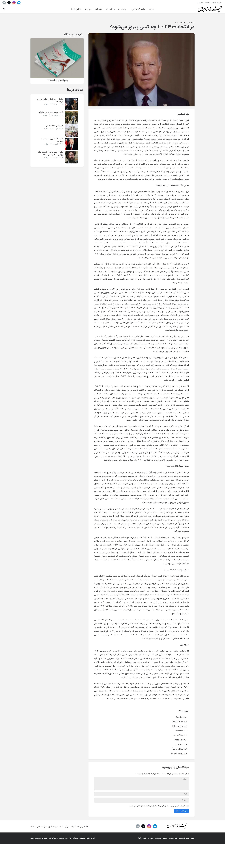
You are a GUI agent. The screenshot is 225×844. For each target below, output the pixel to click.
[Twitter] (9, 2)
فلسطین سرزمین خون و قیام (51, 112)
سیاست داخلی (41, 827)
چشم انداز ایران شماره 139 (57, 80)
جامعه (61, 827)
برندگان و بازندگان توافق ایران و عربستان (50, 100)
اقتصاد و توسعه (82, 827)
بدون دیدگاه (179, 22)
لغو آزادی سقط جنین (54, 125)
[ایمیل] (4, 2)
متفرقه (32, 827)
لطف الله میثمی (183, 838)
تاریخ (67, 827)
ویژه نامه (158, 838)
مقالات (165, 838)
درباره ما (150, 838)
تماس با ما (142, 838)
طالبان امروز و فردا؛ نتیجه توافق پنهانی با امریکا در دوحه (50, 153)
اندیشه (73, 827)
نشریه (193, 838)
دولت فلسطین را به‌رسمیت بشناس (52, 140)
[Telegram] (19, 2)
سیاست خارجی (53, 827)
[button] (3, 9)
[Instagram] (14, 2)
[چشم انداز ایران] (210, 9)
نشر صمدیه (173, 838)
